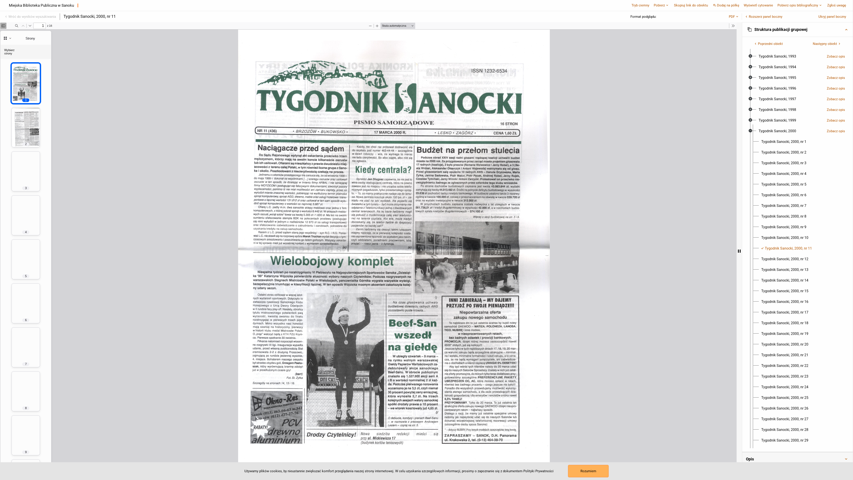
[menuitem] (777, 56)
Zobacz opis (836, 56)
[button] (797, 29)
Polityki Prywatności (538, 471)
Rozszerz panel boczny (765, 17)
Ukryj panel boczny (832, 17)
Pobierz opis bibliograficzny (797, 5)
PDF (732, 17)
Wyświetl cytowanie (758, 5)
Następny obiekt (825, 44)
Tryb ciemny (640, 5)
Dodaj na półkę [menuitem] (728, 5)
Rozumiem (588, 471)
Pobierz (659, 5)
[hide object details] (739, 251)
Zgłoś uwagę (836, 5)
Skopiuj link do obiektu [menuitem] (691, 5)
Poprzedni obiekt (770, 44)
